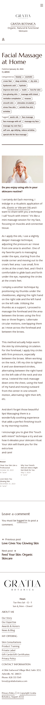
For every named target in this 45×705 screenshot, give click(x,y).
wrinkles (6, 111)
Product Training (10, 646)
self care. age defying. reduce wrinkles (19, 130)
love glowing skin (10, 94)
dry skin (34, 81)
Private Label (8, 650)
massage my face (31, 121)
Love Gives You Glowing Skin (6, 480)
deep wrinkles (21, 81)
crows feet (7, 81)
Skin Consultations (11, 642)
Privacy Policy (9, 658)
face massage (27, 117)
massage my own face (12, 126)
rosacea (27, 98)
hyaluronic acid (9, 85)
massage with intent (29, 94)
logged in (22, 520)
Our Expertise (9, 622)
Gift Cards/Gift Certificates (16, 654)
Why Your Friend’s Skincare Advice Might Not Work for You (29, 467)
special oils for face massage (15, 134)
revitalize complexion (12, 98)
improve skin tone (10, 90)
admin (7, 72)
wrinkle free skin (26, 107)
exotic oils (14, 117)
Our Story (7, 617)
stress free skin (9, 107)
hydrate (22, 85)
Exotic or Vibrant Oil (19, 207)
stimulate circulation (25, 103)
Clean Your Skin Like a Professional (8, 466)
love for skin (35, 90)
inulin (24, 90)
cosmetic (28, 77)
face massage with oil (12, 121)
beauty (18, 77)
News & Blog (8, 630)
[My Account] (3, 39)
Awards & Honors (11, 626)
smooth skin (8, 103)
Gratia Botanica (23, 24)
